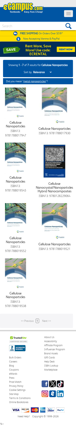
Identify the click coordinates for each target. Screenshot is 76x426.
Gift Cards (49, 357)
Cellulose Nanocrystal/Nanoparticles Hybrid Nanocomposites (54, 187)
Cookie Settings (17, 389)
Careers (13, 361)
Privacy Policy (16, 385)
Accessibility (50, 341)
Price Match (15, 381)
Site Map (14, 394)
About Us (49, 337)
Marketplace (50, 369)
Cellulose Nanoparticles (15, 124)
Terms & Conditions (20, 398)
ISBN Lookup (51, 365)
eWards (13, 373)
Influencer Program (54, 349)
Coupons (14, 369)
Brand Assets (51, 353)
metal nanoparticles (34, 81)
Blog (11, 365)
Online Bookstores (18, 402)
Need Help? (24, 416)
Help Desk (49, 361)
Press (11, 377)
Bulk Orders (15, 357)
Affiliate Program (53, 345)
